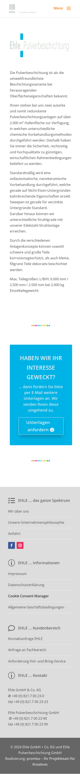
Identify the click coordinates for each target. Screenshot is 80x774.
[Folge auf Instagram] (20, 545)
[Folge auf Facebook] (11, 545)
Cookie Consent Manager (28, 596)
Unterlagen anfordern (38, 426)
